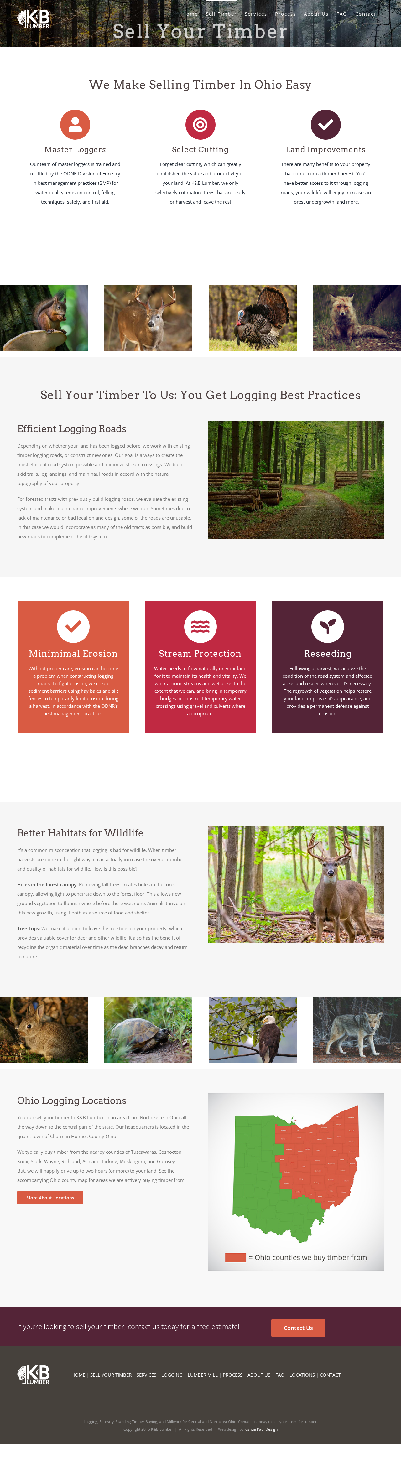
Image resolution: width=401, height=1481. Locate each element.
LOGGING (172, 1375)
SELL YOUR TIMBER (111, 1375)
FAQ (279, 1375)
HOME (78, 1375)
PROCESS (232, 1375)
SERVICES (146, 1375)
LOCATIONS (302, 1375)
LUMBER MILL (203, 1375)
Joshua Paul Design (261, 1429)
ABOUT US (258, 1375)
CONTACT (330, 1375)
